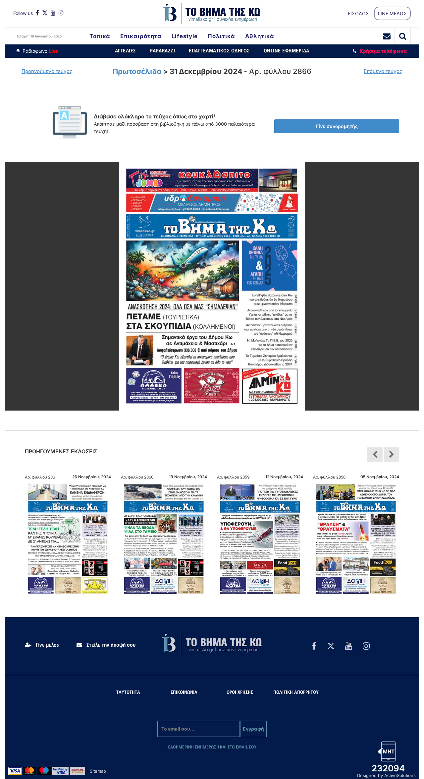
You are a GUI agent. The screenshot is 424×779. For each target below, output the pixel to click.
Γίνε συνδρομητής (337, 126)
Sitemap (98, 771)
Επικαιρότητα (141, 36)
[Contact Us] (387, 36)
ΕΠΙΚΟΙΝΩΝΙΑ (184, 692)
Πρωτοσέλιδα (137, 71)
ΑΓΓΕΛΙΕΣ (125, 51)
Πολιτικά (221, 36)
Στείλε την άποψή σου (110, 645)
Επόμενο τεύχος (383, 71)
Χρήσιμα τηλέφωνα (383, 51)
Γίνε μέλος (46, 645)
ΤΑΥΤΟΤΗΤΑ (128, 692)
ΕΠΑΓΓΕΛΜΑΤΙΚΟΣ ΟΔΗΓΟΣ (219, 51)
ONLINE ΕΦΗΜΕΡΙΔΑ (286, 51)
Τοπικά (99, 36)
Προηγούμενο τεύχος (47, 71)
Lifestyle (185, 36)
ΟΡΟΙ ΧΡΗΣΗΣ (240, 692)
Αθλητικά (259, 36)
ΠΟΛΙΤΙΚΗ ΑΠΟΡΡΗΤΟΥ (296, 692)
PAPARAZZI (162, 51)
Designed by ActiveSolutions (386, 775)
